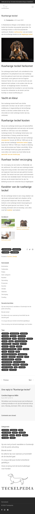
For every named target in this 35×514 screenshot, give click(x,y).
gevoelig (4, 341)
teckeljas (18, 359)
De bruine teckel (6, 240)
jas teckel (23, 344)
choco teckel (21, 336)
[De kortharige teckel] (8, 222)
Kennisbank (4, 502)
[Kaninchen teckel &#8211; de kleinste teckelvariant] (23, 222)
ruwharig (6, 252)
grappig (11, 341)
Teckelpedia (9, 20)
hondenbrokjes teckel (20, 341)
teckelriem (16, 364)
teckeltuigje (24, 364)
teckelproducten (6, 364)
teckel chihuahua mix (7, 359)
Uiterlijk (15, 256)
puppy (17, 351)
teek (16, 367)
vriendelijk (5, 369)
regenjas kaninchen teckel (9, 354)
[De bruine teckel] (8, 235)
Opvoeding (4, 280)
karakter (9, 210)
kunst (19, 349)
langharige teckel (26, 34)
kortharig (19, 346)
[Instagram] (4, 509)
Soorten (9, 256)
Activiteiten (4, 266)
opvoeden (11, 351)
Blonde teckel (5, 312)
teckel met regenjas (19, 362)
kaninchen (17, 249)
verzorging (22, 367)
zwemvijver (13, 369)
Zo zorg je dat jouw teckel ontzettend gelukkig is (15, 321)
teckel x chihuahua (7, 367)
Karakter (3, 277)
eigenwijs (29, 338)
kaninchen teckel (22, 142)
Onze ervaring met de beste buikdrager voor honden (16, 324)
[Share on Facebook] (27, 249)
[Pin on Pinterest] (33, 249)
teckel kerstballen (6, 362)
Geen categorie (5, 275)
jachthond (15, 344)
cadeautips (5, 336)
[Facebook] (1, 509)
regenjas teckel (22, 354)
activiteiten (5, 333)
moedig (4, 351)
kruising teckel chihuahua (9, 349)
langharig (25, 349)
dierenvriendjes (6, 338)
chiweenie (13, 336)
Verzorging (4, 294)
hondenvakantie (6, 344)
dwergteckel (5, 140)
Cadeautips (4, 269)
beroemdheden (14, 333)
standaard (15, 252)
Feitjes (3, 272)
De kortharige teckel (7, 227)
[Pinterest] (8, 509)
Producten (4, 283)
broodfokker (24, 333)
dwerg (14, 338)
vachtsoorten (18, 32)
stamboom (12, 357)
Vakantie (4, 291)
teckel (26, 357)
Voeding (3, 297)
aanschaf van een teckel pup (10, 154)
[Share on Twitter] (30, 249)
